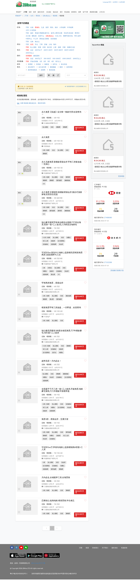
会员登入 (115, 2)
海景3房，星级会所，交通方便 (55, 419)
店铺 (45, 44)
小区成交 (48, 12)
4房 (52, 61)
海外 (56, 27)
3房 (48, 61)
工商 (41, 44)
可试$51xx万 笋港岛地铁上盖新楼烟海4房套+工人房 (62, 448)
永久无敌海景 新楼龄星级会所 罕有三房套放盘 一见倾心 (62, 163)
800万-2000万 (69, 50)
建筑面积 (36, 56)
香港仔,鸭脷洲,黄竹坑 (42, 33)
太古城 (28, 36)
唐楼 (59, 47)
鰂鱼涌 (34, 36)
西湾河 (77, 33)
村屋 (44, 47)
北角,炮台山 (50, 36)
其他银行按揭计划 (117, 270)
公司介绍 (102, 12)
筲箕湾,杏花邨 (68, 33)
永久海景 (45, 137)
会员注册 (122, 2)
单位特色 (64, 64)
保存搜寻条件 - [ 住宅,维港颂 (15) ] (76, 86)
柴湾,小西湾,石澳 (56, 33)
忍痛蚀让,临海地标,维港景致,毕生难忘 (58, 500)
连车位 (54, 64)
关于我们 (105, 548)
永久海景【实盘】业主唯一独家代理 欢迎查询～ (61, 113)
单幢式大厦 (71, 47)
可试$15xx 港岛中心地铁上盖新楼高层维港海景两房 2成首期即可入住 (62, 253)
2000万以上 (30, 53)
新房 (34, 12)
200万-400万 (48, 50)
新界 (47, 27)
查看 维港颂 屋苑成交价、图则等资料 (33, 103)
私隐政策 (124, 548)
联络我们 (95, 548)
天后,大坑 (58, 36)
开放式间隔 (34, 61)
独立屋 (49, 47)
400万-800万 (58, 50)
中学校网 (70, 27)
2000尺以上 (77, 58)
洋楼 (64, 47)
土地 (50, 44)
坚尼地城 (54, 39)
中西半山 (29, 39)
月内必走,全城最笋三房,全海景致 (56, 477)
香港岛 (37, 27)
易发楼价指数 (94, 12)
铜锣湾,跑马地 (68, 36)
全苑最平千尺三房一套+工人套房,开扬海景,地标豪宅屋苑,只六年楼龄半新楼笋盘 (62, 390)
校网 (79, 12)
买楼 (80, 548)
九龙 (42, 27)
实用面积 (29, 56)
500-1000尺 (56, 58)
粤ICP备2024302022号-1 (18, 573)
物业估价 (55, 12)
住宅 (31, 44)
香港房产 (18, 12)
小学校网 (62, 27)
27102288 (108, 262)
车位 (36, 44)
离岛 (51, 27)
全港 (31, 27)
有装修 (38, 64)
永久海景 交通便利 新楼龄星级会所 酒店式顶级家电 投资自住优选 (62, 193)
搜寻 (41, 75)
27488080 (108, 217)
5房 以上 (58, 61)
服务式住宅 (41, 12)
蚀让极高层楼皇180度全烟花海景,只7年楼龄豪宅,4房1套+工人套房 (62, 331)
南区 (31, 33)
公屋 (54, 47)
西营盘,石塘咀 (44, 39)
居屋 (39, 47)
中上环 (35, 39)
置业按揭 (67, 12)
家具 (61, 12)
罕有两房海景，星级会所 (52, 283)
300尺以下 (38, 58)
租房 (30, 12)
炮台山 (37, 41)
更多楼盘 (121, 176)
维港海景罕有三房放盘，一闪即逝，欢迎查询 (61, 307)
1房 (40, 61)
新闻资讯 (74, 12)
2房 (44, 61)
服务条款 (115, 548)
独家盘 (46, 64)
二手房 (25, 12)
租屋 (87, 548)
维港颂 (48, 118)
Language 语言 (107, 2)
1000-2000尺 (66, 58)
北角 (31, 41)
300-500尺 (47, 58)
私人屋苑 (33, 47)
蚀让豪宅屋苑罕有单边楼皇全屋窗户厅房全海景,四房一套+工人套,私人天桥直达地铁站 (61, 223)
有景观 (30, 64)
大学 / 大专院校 (31, 30)
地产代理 (85, 12)
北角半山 (41, 36)
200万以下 (38, 50)
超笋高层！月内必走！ (51, 361)
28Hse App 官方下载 (38, 563)
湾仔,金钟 (77, 36)
